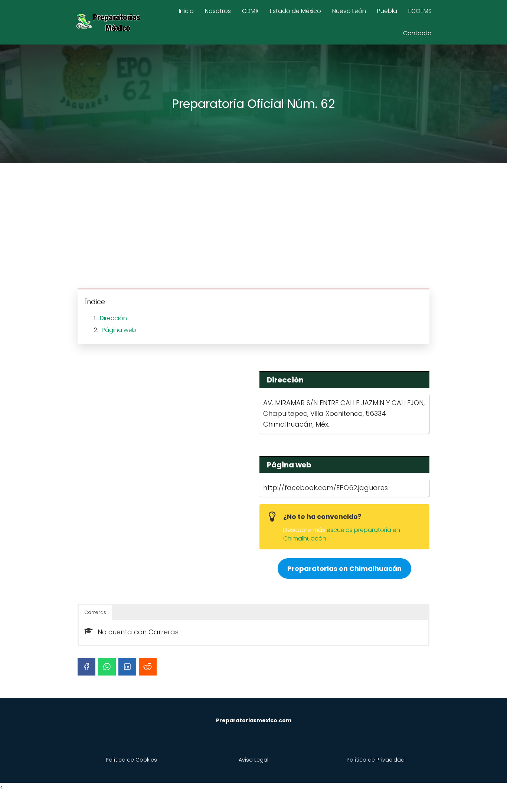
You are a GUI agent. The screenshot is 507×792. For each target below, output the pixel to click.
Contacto (417, 33)
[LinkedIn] (127, 667)
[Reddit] (148, 667)
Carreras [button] (95, 612)
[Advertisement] (253, 227)
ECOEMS (420, 11)
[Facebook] (86, 667)
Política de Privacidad (376, 759)
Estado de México (295, 11)
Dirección (113, 318)
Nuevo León (349, 11)
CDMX (250, 11)
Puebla (387, 11)
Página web (119, 330)
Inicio (186, 11)
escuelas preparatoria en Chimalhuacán (341, 534)
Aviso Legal (253, 759)
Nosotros (218, 11)
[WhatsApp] (107, 667)
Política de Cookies (131, 759)
